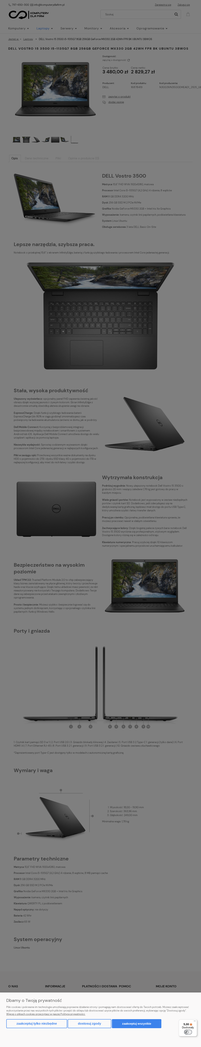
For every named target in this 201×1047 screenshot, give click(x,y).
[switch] (188, 1032)
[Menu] (194, 1022)
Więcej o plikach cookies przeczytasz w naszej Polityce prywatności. (45, 1014)
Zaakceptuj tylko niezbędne (36, 1023)
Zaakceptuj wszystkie (136, 1023)
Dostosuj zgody (89, 1023)
